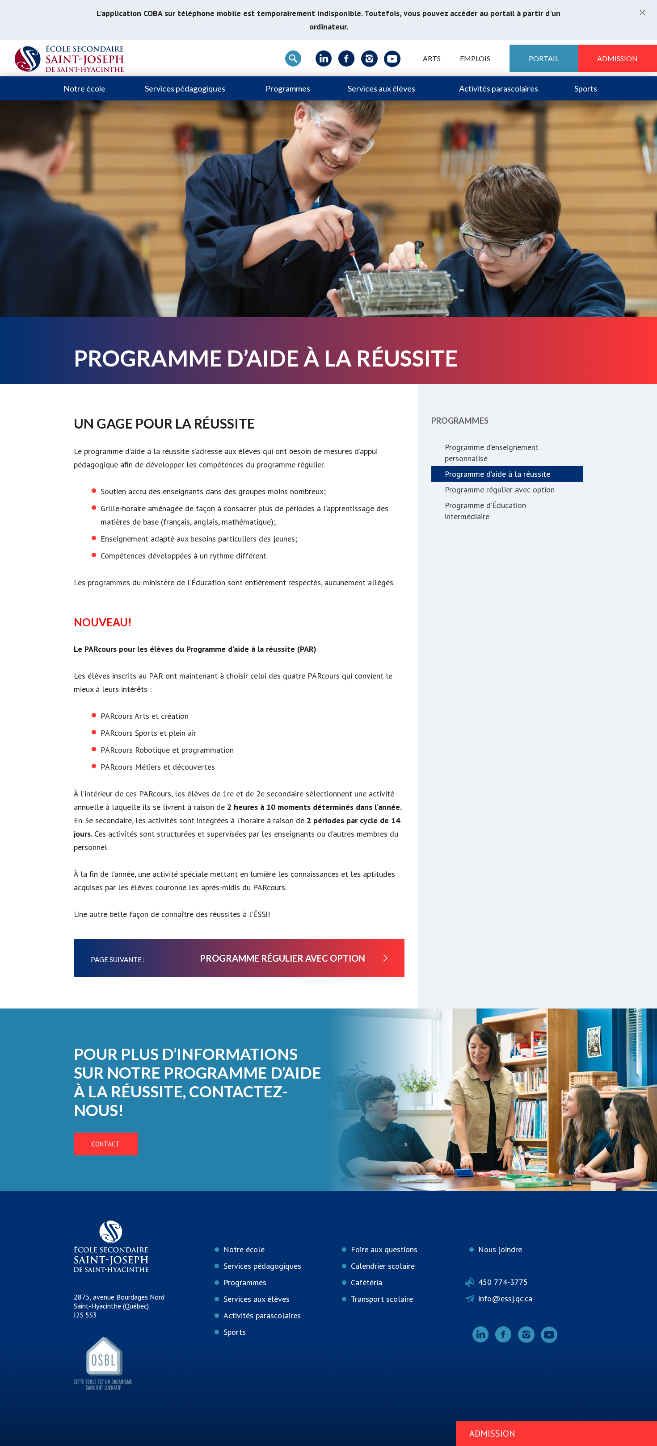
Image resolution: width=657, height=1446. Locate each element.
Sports (585, 88)
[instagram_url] (369, 58)
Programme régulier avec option (500, 489)
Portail (544, 58)
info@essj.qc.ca (505, 1298)
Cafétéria (366, 1282)
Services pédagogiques (185, 88)
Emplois (475, 58)
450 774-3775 (503, 1282)
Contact (106, 1144)
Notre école (84, 88)
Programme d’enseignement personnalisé (492, 452)
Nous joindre (500, 1249)
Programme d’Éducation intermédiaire (485, 510)
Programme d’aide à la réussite (497, 474)
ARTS (432, 58)
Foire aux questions (384, 1249)
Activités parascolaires (498, 88)
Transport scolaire (382, 1299)
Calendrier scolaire (383, 1266)
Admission (617, 58)
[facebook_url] (346, 58)
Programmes (287, 88)
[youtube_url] (392, 58)
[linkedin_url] (323, 58)
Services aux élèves (381, 88)
